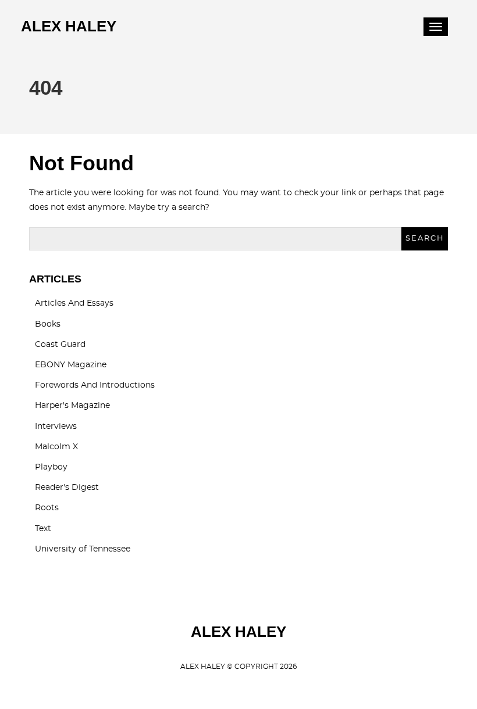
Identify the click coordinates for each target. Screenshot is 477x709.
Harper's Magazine (72, 406)
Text (43, 529)
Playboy (51, 467)
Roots (47, 508)
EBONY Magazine (70, 365)
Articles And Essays (74, 303)
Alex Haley (68, 26)
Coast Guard (60, 345)
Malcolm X (56, 447)
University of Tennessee (82, 549)
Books (47, 324)
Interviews (56, 426)
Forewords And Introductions (95, 385)
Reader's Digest (67, 488)
